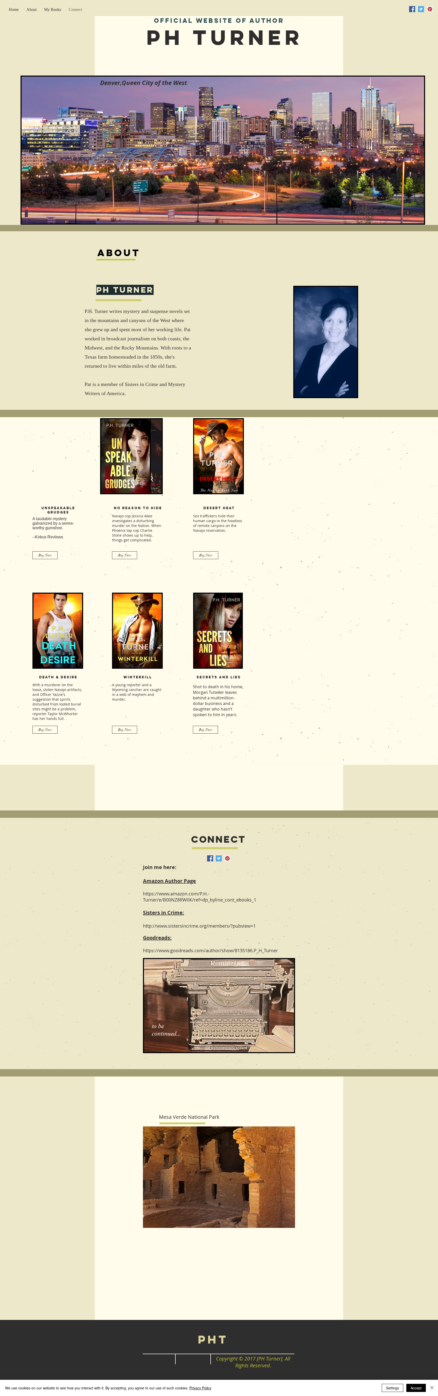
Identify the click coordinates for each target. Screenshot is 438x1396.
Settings (392, 1387)
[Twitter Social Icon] (421, 9)
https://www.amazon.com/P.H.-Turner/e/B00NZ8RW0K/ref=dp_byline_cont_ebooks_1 (199, 897)
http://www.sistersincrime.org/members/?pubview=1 (199, 926)
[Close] (432, 1388)
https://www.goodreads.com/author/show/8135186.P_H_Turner (210, 950)
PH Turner (225, 37)
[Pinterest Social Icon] (430, 9)
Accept (416, 1387)
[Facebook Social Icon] (412, 9)
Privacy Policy (200, 1387)
